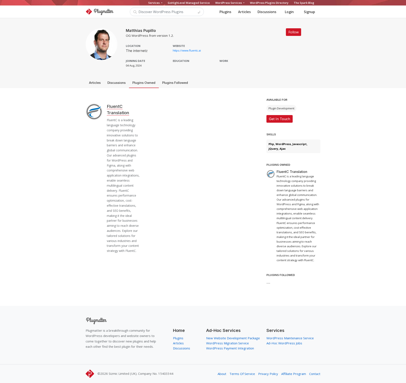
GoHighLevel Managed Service (189, 3)
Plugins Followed (175, 83)
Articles (244, 12)
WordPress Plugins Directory (269, 3)
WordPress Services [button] (229, 3)
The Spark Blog (304, 3)
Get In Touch (279, 119)
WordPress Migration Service (227, 343)
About (222, 374)
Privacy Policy (268, 374)
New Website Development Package (233, 338)
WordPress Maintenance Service (290, 338)
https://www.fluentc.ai (187, 50)
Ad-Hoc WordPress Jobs (284, 343)
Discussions (267, 12)
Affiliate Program (293, 374)
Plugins (225, 12)
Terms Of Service (242, 374)
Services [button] (154, 3)
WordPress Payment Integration (230, 348)
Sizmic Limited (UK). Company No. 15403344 (141, 373)
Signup (309, 12)
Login (289, 12)
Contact (314, 374)
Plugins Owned (143, 83)
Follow (293, 32)
